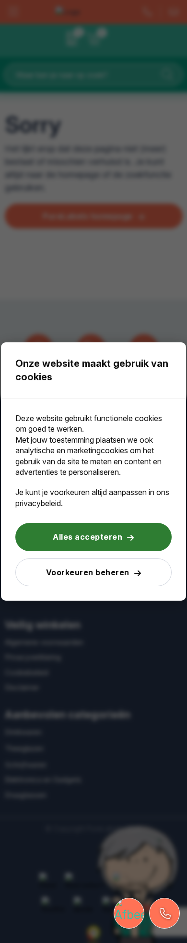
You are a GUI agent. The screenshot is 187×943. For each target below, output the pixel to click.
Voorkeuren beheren (87, 572)
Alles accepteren (87, 537)
